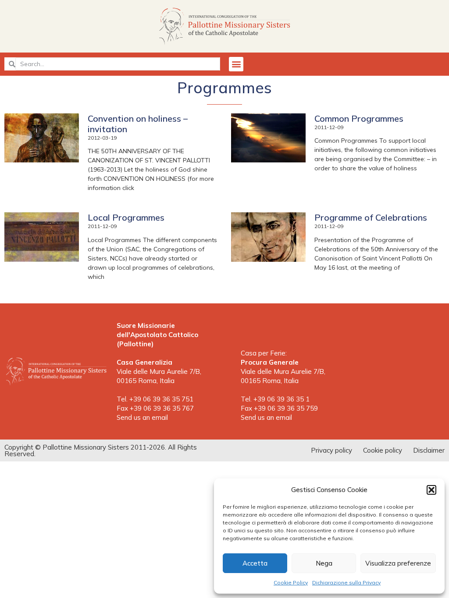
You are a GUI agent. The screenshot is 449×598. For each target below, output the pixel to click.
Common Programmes (358, 118)
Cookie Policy (291, 582)
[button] (431, 489)
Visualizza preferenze (398, 563)
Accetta (254, 563)
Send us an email (142, 417)
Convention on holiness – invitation (138, 123)
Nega (324, 563)
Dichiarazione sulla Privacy (346, 582)
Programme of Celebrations (370, 217)
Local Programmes (126, 217)
